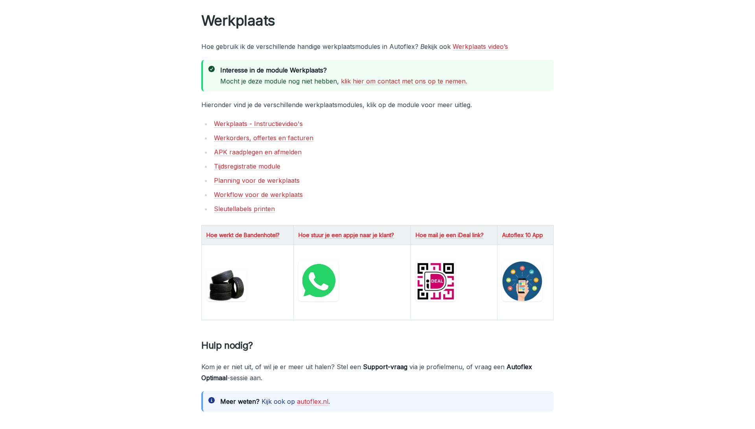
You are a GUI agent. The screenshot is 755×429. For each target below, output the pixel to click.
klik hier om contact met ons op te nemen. (404, 81)
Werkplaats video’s (480, 46)
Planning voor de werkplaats (257, 180)
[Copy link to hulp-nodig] (259, 345)
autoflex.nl (312, 401)
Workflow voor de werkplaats (258, 195)
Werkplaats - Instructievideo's (258, 124)
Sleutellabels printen (244, 209)
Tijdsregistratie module (247, 166)
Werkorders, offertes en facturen (263, 138)
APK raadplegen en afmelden (258, 152)
